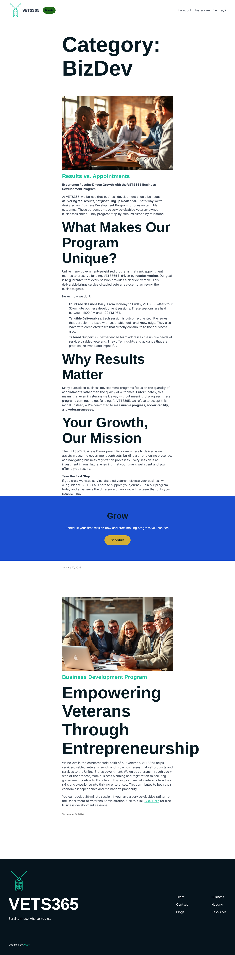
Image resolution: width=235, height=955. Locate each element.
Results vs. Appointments (96, 176)
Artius (26, 944)
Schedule (117, 540)
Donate (49, 10)
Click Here (152, 801)
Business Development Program (104, 677)
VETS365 (30, 10)
